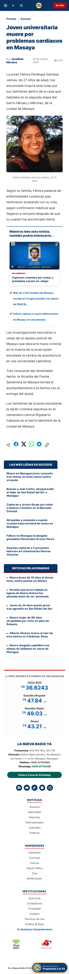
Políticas (34, 832)
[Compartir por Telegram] (39, 445)
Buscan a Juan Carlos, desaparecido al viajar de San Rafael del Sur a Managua (30, 492)
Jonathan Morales (14, 60)
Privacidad (34, 908)
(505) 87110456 (41, 766)
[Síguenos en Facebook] (19, 788)
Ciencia (34, 863)
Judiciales (35, 827)
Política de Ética (34, 924)
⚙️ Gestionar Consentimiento (34, 929)
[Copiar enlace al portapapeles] (47, 445)
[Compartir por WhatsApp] (31, 445)
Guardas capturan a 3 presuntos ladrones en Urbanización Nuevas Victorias (29, 551)
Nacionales (34, 812)
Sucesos (25, 18)
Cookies (34, 913)
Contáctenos (34, 903)
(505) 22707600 (40, 762)
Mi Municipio (34, 878)
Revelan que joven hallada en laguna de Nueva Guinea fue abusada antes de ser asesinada (28, 593)
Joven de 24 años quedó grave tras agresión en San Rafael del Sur (29, 607)
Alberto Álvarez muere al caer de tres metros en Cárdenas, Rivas (30, 634)
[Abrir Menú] (6, 6)
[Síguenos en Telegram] (42, 788)
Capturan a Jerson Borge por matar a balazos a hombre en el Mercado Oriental (30, 508)
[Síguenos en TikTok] (34, 788)
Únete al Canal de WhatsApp (34, 774)
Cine (34, 873)
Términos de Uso (34, 919)
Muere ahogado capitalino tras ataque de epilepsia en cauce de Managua (28, 649)
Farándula (34, 852)
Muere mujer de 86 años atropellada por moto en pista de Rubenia (28, 621)
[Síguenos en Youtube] (27, 788)
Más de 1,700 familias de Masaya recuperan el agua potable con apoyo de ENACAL (35, 298)
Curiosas (34, 857)
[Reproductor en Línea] (13, 5)
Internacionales (34, 822)
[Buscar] (21, 5)
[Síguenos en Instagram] (50, 788)
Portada (11, 18)
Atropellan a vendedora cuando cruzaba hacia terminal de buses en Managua (30, 523)
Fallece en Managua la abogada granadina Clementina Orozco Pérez (30, 537)
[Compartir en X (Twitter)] (24, 445)
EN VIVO (60, 5)
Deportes (34, 817)
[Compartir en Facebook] (16, 445)
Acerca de (35, 898)
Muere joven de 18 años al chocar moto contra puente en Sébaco (30, 579)
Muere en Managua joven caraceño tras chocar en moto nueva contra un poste (30, 477)
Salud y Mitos (35, 868)
